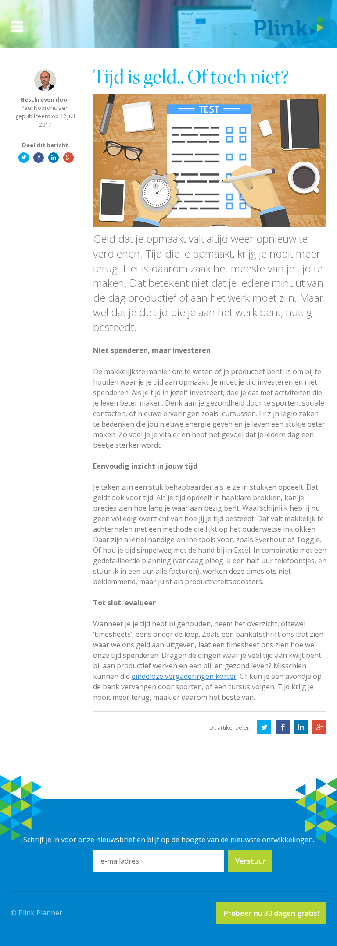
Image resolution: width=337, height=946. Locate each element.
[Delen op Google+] (319, 727)
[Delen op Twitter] (264, 727)
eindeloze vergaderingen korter (184, 676)
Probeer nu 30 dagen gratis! (271, 913)
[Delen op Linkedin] (301, 727)
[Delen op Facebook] (282, 727)
